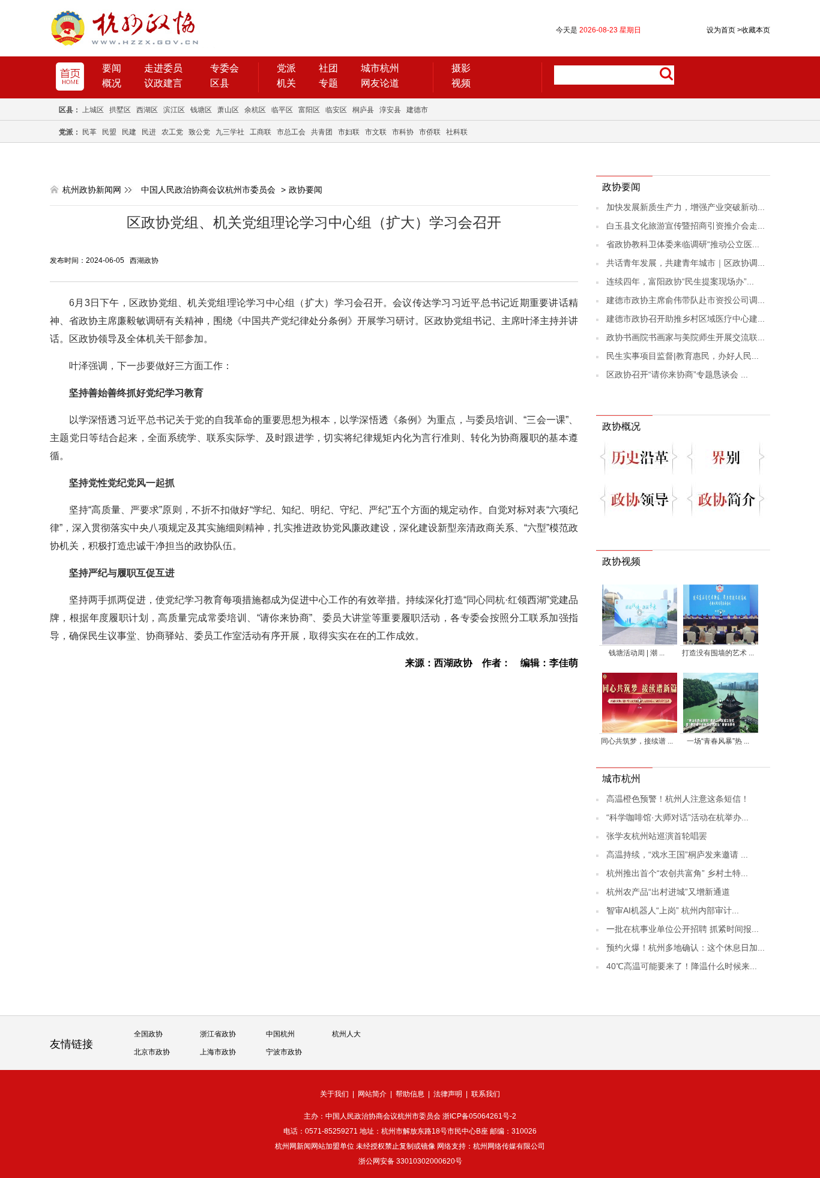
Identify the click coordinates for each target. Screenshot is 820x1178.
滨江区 (174, 110)
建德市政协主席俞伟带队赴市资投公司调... (685, 300)
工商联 (260, 132)
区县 (219, 83)
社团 (328, 68)
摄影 (461, 68)
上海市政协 (218, 1052)
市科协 (403, 132)
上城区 (93, 110)
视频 (461, 83)
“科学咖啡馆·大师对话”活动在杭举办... (677, 817)
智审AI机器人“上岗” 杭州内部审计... (672, 910)
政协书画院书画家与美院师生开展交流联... (685, 337)
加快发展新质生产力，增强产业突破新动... (685, 207)
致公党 (199, 132)
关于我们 (334, 1094)
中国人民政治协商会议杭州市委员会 (208, 189)
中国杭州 (280, 1034)
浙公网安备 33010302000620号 (410, 1161)
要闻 (111, 68)
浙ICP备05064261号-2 (479, 1116)
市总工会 (291, 132)
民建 (129, 132)
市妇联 (349, 132)
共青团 (322, 132)
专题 (328, 83)
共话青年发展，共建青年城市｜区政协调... (685, 263)
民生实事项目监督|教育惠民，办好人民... (682, 356)
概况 (111, 83)
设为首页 (721, 30)
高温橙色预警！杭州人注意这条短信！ (677, 799)
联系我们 (485, 1094)
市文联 (376, 132)
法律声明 (447, 1094)
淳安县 (390, 110)
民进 (149, 132)
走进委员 (163, 68)
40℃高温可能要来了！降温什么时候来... (681, 966)
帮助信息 (410, 1094)
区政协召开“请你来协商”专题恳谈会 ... (677, 374)
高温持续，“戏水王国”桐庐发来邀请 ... (677, 854)
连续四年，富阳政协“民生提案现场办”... (680, 281)
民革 (89, 132)
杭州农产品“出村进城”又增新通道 (668, 892)
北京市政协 (152, 1052)
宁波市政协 (284, 1052)
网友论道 (380, 83)
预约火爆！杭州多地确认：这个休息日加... (685, 947)
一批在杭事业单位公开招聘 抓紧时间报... (682, 929)
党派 (286, 68)
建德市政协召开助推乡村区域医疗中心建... (685, 318)
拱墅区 (120, 110)
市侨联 (430, 132)
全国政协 (148, 1034)
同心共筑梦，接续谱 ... (637, 741)
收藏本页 (753, 30)
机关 (286, 83)
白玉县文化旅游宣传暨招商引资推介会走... (685, 225)
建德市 (417, 110)
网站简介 (372, 1094)
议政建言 (163, 83)
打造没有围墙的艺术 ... (718, 653)
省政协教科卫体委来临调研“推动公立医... (682, 244)
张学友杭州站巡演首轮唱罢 (656, 836)
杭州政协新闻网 (91, 189)
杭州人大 (346, 1034)
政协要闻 (305, 189)
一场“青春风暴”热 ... (718, 741)
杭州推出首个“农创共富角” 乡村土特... (677, 873)
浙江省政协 (218, 1034)
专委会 (224, 68)
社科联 (457, 132)
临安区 (336, 110)
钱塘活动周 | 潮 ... (637, 653)
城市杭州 (380, 68)
